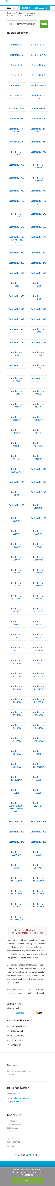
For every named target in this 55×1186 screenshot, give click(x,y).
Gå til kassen (39, 8)
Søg (44, 24)
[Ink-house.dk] (13, 8)
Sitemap (10, 1146)
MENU (27, 8)
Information (12, 1074)
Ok (27, 1180)
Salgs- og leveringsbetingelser (19, 1071)
